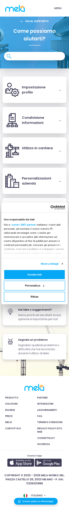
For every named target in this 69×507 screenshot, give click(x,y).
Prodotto (11, 397)
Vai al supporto (36, 21)
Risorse (10, 410)
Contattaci (13, 428)
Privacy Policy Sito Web (49, 430)
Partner (42, 397)
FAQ (39, 416)
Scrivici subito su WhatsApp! (38, 501)
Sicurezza (43, 444)
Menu (58, 8)
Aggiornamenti (47, 410)
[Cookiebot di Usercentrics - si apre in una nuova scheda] (50, 207)
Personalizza (32, 285)
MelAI (8, 422)
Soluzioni (11, 403)
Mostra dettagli (50, 263)
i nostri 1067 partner (23, 224)
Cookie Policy (46, 438)
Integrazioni (45, 403)
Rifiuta (34, 296)
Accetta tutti (34, 274)
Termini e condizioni (49, 422)
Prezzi (9, 416)
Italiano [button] (36, 495)
